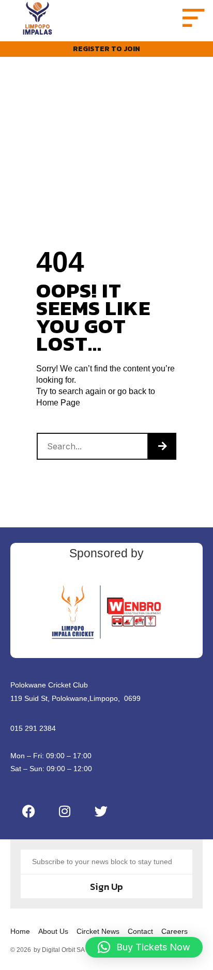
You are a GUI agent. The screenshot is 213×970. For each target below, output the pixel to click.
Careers (174, 931)
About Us (53, 931)
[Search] (162, 446)
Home (20, 931)
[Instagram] (65, 811)
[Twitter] (101, 811)
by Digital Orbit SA (59, 949)
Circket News (98, 931)
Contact (140, 931)
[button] (191, 18)
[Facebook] (28, 811)
